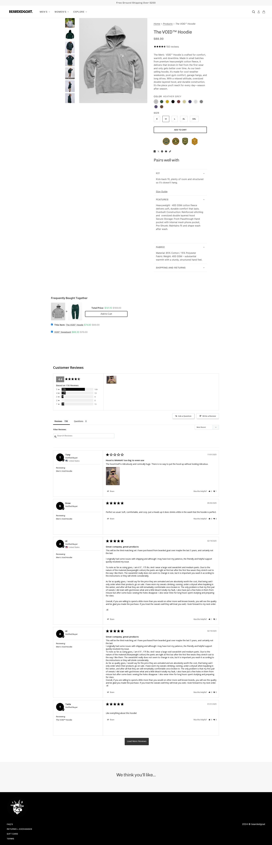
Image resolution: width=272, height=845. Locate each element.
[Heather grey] (156, 101)
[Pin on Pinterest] (162, 151)
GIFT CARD (12, 834)
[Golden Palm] (167, 101)
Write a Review (209, 416)
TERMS (10, 839)
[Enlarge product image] (113, 60)
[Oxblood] (178, 101)
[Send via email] (166, 151)
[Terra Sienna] (184, 101)
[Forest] (161, 101)
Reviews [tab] (58, 421)
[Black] (173, 101)
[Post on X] (158, 151)
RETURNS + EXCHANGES (19, 829)
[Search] (253, 11)
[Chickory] (161, 106)
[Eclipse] (156, 106)
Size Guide (161, 191)
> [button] (137, 741)
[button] (170, 151)
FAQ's (10, 824)
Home (157, 24)
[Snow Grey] (195, 101)
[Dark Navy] (190, 101)
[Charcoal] (201, 101)
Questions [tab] (78, 421)
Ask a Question (184, 416)
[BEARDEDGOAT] (21, 11)
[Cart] (263, 11)
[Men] (111, 380)
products (168, 24)
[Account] (258, 11)
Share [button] (111, 491)
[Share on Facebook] (154, 151)
